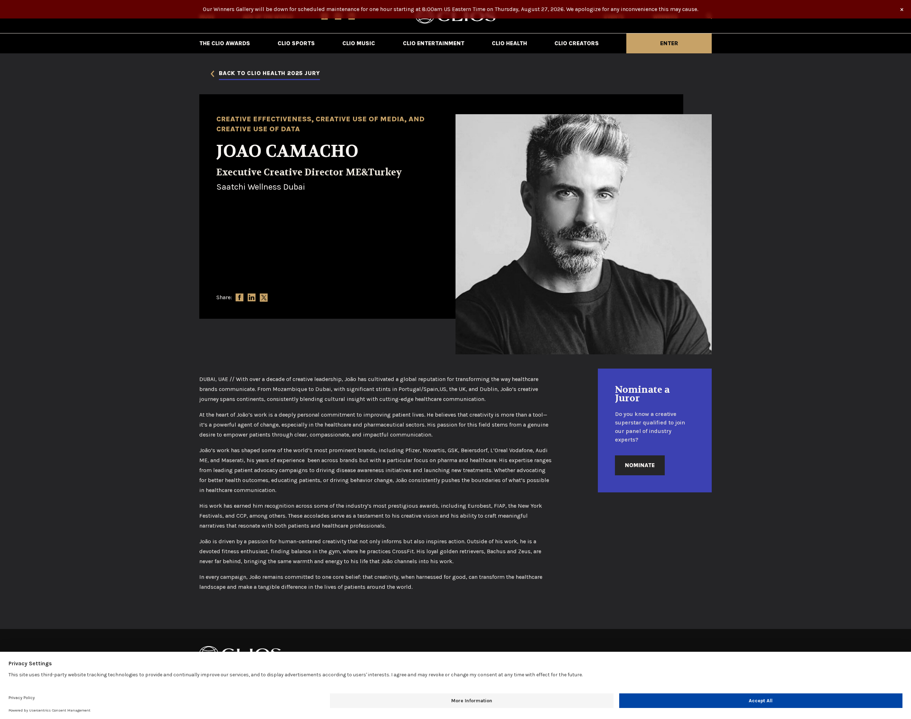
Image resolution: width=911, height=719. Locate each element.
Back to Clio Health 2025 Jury (269, 73)
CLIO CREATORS (576, 43)
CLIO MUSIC (358, 43)
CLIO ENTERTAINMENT (433, 43)
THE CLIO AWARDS (224, 43)
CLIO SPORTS (296, 43)
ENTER (669, 43)
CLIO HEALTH (509, 43)
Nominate (640, 465)
